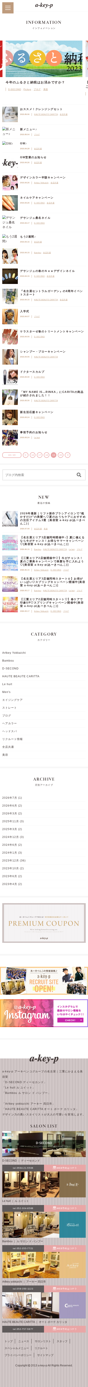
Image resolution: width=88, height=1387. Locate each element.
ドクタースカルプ (32, 371)
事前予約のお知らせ (34, 432)
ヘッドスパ (9, 731)
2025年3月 (9, 829)
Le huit (37, 438)
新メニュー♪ (28, 129)
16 (32, 455)
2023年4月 (9, 884)
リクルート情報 (12, 739)
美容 (45, 89)
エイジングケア (12, 699)
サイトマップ (45, 1355)
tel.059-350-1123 (23, 1288)
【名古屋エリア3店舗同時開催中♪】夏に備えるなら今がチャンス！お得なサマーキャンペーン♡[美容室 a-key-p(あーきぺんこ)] (52, 541)
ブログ (37, 89)
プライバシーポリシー (18, 1355)
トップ (9, 1341)
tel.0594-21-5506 (23, 1168)
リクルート (41, 1348)
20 (60, 455)
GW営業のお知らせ (33, 157)
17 (39, 455)
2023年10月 (10, 868)
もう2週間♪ (28, 236)
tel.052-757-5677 (23, 1329)
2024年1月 (9, 852)
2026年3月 (9, 813)
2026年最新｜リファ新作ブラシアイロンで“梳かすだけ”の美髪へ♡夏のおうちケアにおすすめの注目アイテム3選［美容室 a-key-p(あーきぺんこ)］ (53, 518)
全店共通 (63, 114)
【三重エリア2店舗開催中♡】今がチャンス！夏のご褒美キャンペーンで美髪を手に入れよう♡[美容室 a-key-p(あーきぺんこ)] (52, 561)
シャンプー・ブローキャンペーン (43, 351)
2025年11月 (10, 821)
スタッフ (62, 1341)
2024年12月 (10, 837)
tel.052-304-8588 (23, 1208)
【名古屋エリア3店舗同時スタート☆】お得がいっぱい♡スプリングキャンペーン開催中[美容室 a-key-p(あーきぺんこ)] (52, 582)
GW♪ (23, 143)
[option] (44, 64)
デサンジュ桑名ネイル (35, 217)
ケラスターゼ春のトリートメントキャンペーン (52, 331)
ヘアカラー (9, 723)
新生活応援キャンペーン (37, 412)
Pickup (27, 89)
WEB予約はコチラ (67, 1168)
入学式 (24, 311)
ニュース (23, 1341)
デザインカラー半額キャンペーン (43, 177)
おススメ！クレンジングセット (41, 109)
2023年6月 (9, 876)
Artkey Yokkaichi (41, 183)
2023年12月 (10, 860)
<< (25, 455)
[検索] (78, 474)
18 (46, 455)
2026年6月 (9, 805)
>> (67, 455)
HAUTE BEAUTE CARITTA (46, 114)
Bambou (37, 253)
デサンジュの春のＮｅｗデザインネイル (47, 271)
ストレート (9, 707)
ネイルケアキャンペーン (37, 197)
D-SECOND (14, 89)
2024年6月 (9, 844)
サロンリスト (43, 1341)
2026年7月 (9, 797)
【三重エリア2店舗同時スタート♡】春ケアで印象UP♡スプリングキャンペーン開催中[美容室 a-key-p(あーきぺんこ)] (52, 603)
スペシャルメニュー (17, 1348)
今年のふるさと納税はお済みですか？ (35, 82)
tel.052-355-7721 (23, 1248)
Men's (6, 692)
